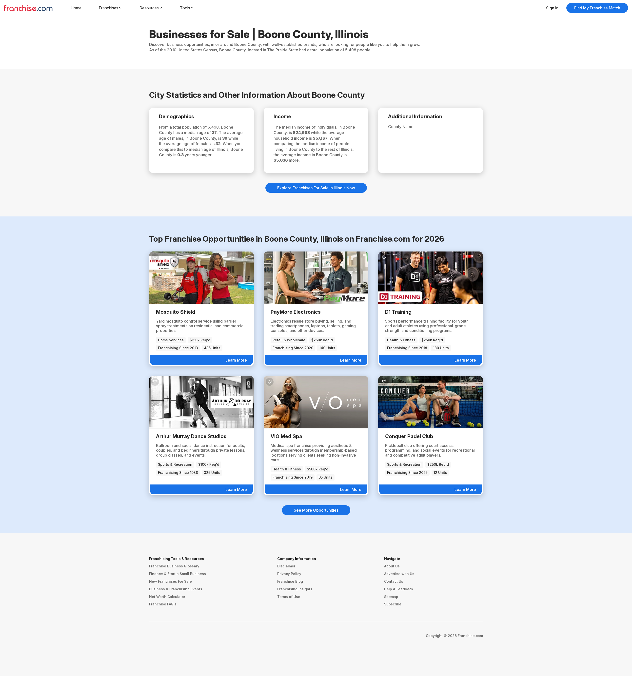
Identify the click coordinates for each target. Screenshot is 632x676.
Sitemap (391, 597)
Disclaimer (286, 566)
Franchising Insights (294, 589)
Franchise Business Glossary (174, 566)
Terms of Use (288, 597)
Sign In (552, 7)
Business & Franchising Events (175, 589)
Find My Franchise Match (597, 7)
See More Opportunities (316, 510)
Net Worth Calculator (167, 597)
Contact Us (393, 581)
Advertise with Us (399, 574)
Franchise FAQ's (163, 604)
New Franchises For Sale (170, 581)
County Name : (401, 126)
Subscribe (392, 604)
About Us (392, 566)
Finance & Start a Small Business (177, 574)
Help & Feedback (398, 589)
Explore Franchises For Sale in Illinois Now (316, 187)
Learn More (236, 360)
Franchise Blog (290, 581)
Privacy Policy (289, 574)
